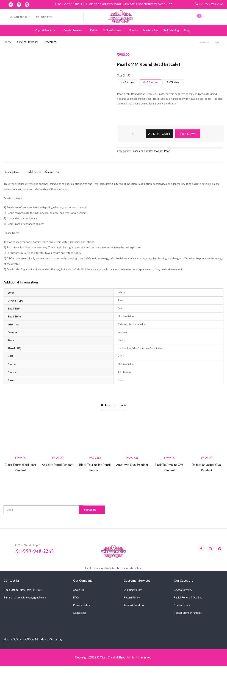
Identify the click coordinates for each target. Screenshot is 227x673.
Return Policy (132, 597)
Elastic (122, 340)
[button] (209, 4)
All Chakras (124, 372)
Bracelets (50, 42)
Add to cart (159, 133)
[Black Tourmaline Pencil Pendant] (95, 427)
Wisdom (141, 324)
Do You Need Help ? (27, 545)
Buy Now (187, 133)
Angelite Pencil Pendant (58, 465)
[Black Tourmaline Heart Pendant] (20, 435)
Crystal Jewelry (28, 42)
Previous (203, 42)
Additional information (43, 172)
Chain (121, 380)
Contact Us (79, 612)
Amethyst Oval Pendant (132, 453)
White (121, 292)
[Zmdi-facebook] (11, 4)
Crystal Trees (182, 605)
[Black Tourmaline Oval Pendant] (169, 427)
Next (216, 42)
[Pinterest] (27, 4)
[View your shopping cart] (193, 16)
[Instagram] (19, 4)
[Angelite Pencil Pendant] (57, 435)
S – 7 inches (157, 348)
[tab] (15, 173)
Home (8, 42)
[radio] (127, 82)
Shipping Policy (133, 589)
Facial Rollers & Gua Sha (188, 597)
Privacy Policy (81, 605)
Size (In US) (124, 75)
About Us (78, 589)
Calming (122, 324)
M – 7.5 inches (140, 348)
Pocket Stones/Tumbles (188, 612)
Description (12, 172)
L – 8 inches (124, 348)
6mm (120, 308)
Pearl (167, 150)
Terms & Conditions (135, 605)
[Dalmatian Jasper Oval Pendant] (206, 427)
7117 (121, 356)
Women (122, 332)
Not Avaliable (126, 316)
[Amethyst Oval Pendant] (132, 430)
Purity (132, 324)
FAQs (76, 597)
